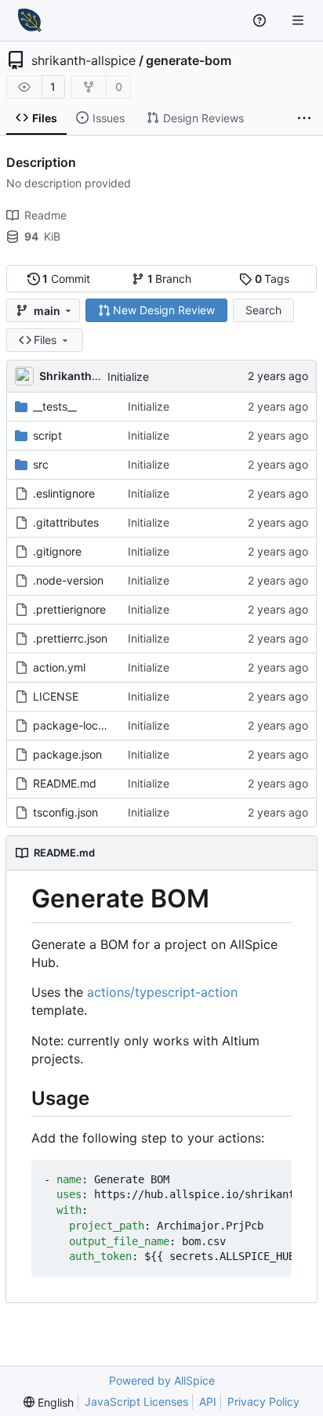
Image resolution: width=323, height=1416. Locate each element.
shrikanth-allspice (83, 60)
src (41, 464)
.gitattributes (66, 522)
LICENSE (55, 696)
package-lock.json (72, 725)
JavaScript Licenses (136, 1401)
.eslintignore (64, 493)
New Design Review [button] (164, 310)
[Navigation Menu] (299, 20)
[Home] (30, 20)
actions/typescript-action (162, 992)
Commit (66, 278)
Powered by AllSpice (162, 1380)
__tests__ (55, 406)
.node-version (68, 580)
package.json (67, 754)
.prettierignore (69, 609)
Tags (272, 278)
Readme (45, 215)
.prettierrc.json (70, 638)
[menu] (49, 1402)
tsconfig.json (65, 812)
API (207, 1401)
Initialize (128, 376)
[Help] (261, 20)
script (47, 435)
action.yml (59, 667)
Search (263, 310)
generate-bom (188, 60)
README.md (64, 783)
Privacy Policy (263, 1401)
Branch (169, 278)
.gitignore (57, 551)
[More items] (304, 118)
